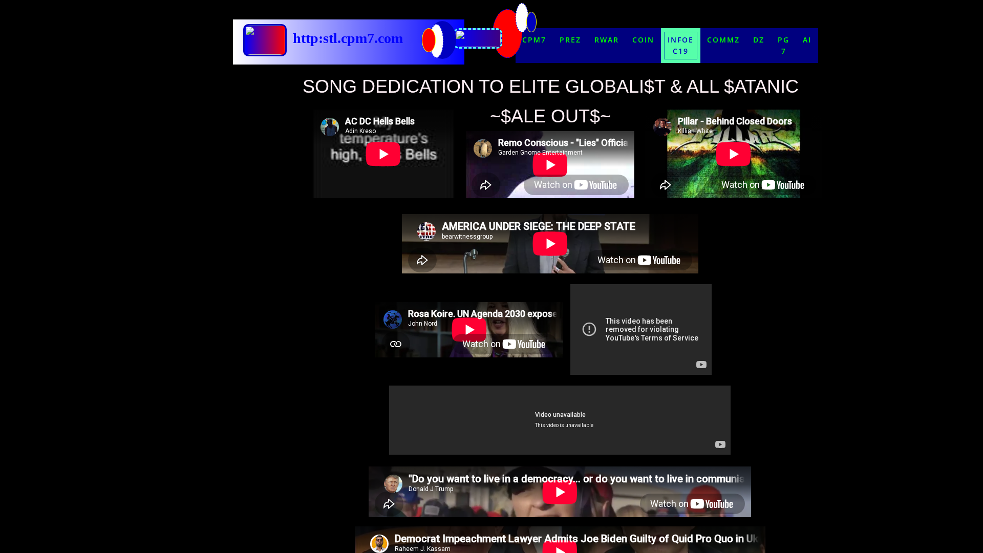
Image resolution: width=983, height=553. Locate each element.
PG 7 (783, 45)
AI (807, 40)
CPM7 (534, 40)
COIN (643, 40)
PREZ (570, 40)
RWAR (606, 40)
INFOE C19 (681, 45)
